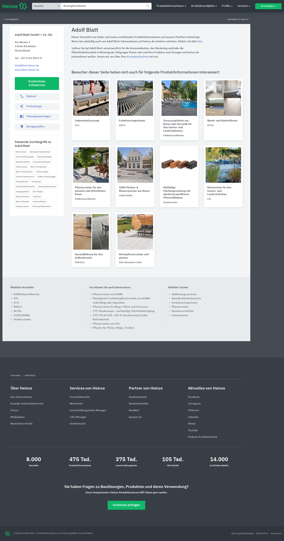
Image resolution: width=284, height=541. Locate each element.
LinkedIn (193, 417)
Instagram (194, 403)
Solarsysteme (180, 315)
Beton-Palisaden (22, 201)
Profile (226, 6)
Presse (15, 410)
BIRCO (18, 307)
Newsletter (76, 403)
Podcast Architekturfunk (202, 437)
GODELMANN (22, 315)
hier (200, 41)
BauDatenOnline (139, 403)
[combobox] (106, 6)
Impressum (276, 533)
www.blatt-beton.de (27, 70)
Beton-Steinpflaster (39, 167)
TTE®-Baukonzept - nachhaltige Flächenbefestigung (124, 311)
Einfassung (36, 182)
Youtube (193, 430)
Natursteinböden (23, 162)
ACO (16, 303)
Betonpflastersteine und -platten (134, 256)
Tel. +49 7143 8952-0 (28, 58)
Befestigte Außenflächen (40, 152)
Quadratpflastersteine (47, 187)
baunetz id (135, 417)
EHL (16, 298)
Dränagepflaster (22, 192)
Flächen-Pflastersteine (25, 177)
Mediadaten (18, 417)
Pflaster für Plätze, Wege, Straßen (113, 328)
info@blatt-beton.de (27, 65)
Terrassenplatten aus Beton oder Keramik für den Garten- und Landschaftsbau (177, 125)
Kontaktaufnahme (137, 57)
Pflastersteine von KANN (107, 294)
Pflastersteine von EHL (106, 324)
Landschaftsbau (39, 201)
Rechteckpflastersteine (25, 187)
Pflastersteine (21, 167)
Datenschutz (262, 533)
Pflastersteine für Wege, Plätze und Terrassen (120, 307)
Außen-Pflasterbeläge (47, 177)
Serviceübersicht (80, 397)
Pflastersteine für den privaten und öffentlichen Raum (90, 191)
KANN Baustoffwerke (26, 294)
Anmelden (267, 6)
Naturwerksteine (22, 197)
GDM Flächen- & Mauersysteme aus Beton (134, 189)
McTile (18, 311)
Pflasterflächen (22, 182)
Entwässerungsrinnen (132, 120)
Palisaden (37, 197)
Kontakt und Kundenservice (27, 403)
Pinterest (193, 410)
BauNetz (134, 410)
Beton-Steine (21, 152)
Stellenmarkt (78, 424)
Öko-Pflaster (38, 192)
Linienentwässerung (87, 120)
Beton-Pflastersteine (24, 172)
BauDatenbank (138, 397)
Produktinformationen (170, 6)
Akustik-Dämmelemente (186, 298)
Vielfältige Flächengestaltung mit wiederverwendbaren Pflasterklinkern (176, 192)
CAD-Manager (78, 417)
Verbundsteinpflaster (41, 162)
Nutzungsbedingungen (242, 533)
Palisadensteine (22, 206)
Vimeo (192, 424)
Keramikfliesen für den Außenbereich (89, 256)
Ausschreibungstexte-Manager (88, 410)
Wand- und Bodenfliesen (222, 120)
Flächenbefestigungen (25, 157)
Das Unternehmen (21, 397)
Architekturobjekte (203, 6)
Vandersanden (22, 319)
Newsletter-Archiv (22, 424)
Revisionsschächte (183, 311)
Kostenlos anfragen (126, 505)
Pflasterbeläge (42, 172)
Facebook (194, 397)
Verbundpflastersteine (41, 206)
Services (242, 6)
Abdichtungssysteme (184, 294)
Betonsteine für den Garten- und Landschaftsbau (219, 191)
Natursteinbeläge (44, 157)
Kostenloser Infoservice (37, 83)
